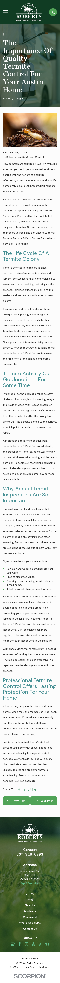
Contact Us (30, 928)
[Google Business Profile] (13, 944)
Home (30, 899)
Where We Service (30, 923)
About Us (30, 905)
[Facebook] (20, 944)
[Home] (29, 12)
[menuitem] (14, 967)
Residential (30, 911)
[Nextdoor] (47, 944)
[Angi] (33, 944)
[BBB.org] (40, 944)
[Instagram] (26, 944)
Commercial (30, 917)
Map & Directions (30, 883)
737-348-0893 (30, 854)
